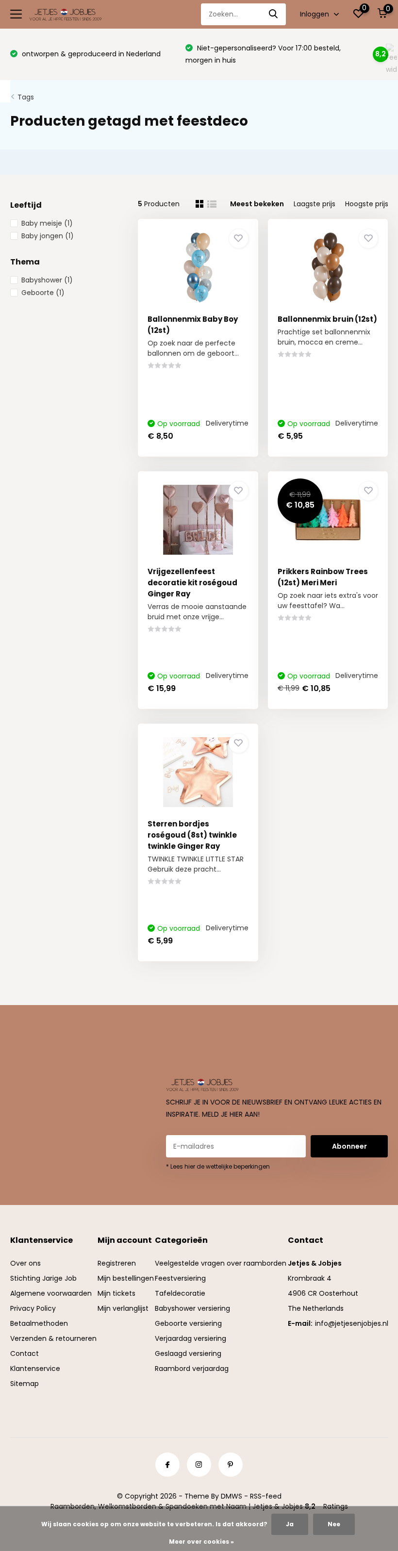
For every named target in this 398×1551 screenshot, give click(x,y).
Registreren (117, 1263)
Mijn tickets (116, 1293)
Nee (334, 1524)
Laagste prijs (314, 204)
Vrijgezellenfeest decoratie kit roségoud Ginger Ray (192, 582)
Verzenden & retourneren (53, 1338)
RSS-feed (266, 1496)
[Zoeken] (274, 14)
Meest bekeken (257, 204)
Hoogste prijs (366, 204)
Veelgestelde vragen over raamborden (220, 1263)
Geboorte (43, 292)
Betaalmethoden (39, 1323)
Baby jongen (47, 236)
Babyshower (47, 280)
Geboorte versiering (188, 1323)
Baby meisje (47, 223)
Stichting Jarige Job (43, 1278)
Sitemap (24, 1383)
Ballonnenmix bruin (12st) (327, 319)
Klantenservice (35, 1368)
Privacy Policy (33, 1308)
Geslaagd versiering (188, 1353)
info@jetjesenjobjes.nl (351, 1323)
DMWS (231, 1496)
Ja (290, 1524)
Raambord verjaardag (192, 1368)
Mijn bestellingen (126, 1278)
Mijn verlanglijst (123, 1308)
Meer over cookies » (201, 1541)
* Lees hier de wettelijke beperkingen (218, 1166)
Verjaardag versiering (190, 1338)
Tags (25, 97)
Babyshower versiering (192, 1308)
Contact (24, 1353)
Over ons (25, 1263)
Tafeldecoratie (180, 1293)
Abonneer (349, 1146)
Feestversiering (180, 1278)
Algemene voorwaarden (51, 1293)
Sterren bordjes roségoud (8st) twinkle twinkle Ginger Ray (192, 835)
